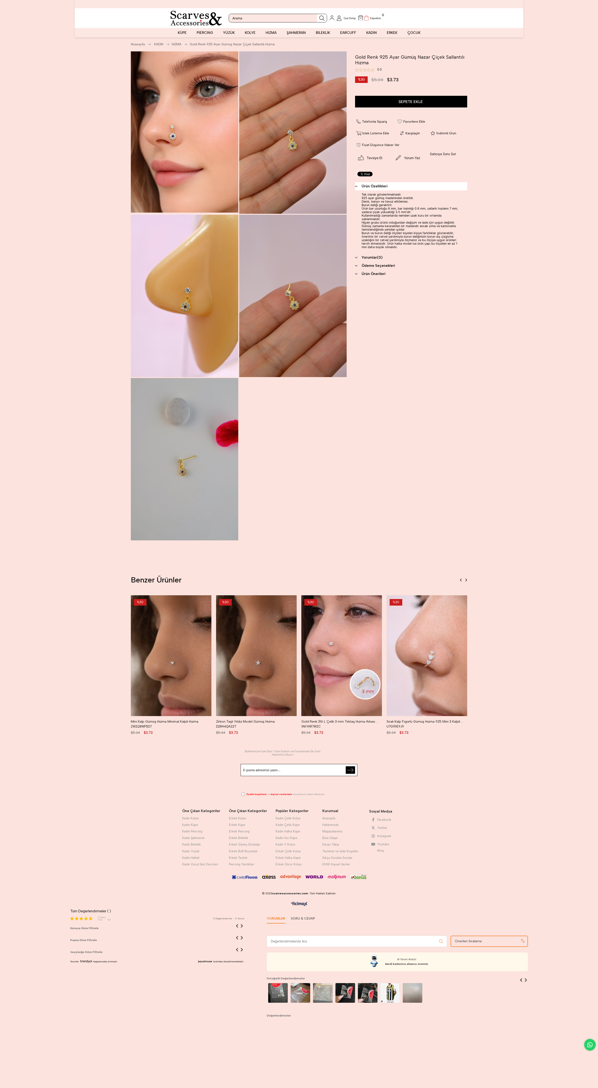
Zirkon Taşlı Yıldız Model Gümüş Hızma (245, 722)
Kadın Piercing (192, 831)
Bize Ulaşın (330, 838)
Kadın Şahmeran (193, 838)
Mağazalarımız (332, 831)
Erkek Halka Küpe (288, 858)
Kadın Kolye (190, 818)
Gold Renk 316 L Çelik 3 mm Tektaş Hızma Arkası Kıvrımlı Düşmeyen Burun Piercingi (340, 722)
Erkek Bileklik (238, 838)
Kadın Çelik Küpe (288, 825)
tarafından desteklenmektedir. (228, 961)
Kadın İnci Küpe (286, 838)
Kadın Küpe (190, 825)
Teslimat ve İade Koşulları (340, 851)
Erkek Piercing (239, 831)
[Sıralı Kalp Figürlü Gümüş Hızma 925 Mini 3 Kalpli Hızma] (427, 655)
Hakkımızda (330, 825)
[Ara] (322, 18)
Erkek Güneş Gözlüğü (244, 844)
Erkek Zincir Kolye (289, 864)
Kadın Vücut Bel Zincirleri (200, 864)
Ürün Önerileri (373, 274)
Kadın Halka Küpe (288, 831)
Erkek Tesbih (238, 858)
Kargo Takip (330, 844)
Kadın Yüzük (190, 851)
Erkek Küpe (237, 825)
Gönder (350, 770)
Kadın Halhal (190, 858)
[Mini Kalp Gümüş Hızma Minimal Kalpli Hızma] (171, 655)
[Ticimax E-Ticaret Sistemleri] (299, 904)
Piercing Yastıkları (241, 864)
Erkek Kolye (237, 818)
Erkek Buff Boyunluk (243, 851)
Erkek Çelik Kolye (288, 851)
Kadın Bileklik (191, 844)
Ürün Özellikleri (375, 186)
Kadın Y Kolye (285, 844)
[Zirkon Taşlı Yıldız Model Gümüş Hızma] (256, 655)
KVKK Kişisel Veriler (336, 864)
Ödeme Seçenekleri (378, 266)
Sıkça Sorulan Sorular (337, 858)
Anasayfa (328, 818)
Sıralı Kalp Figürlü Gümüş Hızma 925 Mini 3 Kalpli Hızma (426, 722)
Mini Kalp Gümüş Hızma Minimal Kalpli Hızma (164, 722)
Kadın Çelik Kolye (288, 818)
